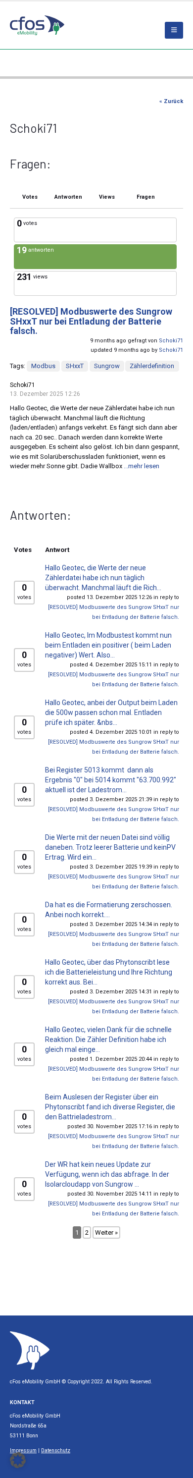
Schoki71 (171, 340)
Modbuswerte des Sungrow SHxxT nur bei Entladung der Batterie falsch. (91, 321)
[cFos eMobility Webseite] (37, 25)
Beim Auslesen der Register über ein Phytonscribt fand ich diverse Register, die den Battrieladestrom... (110, 1107)
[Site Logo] (29, 1350)
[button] (18, 1460)
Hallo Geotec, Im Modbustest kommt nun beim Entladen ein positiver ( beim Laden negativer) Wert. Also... (108, 645)
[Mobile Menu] (174, 30)
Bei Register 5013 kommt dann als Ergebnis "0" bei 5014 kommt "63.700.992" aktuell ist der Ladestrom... (110, 780)
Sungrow (107, 366)
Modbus (43, 366)
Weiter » (106, 1232)
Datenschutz (55, 1450)
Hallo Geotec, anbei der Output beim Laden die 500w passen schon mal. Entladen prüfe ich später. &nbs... (111, 712)
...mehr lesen (141, 466)
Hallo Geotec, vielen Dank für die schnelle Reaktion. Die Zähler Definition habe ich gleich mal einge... (108, 1039)
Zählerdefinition (152, 366)
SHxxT (75, 366)
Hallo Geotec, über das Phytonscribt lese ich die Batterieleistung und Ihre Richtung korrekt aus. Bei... (108, 972)
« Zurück (171, 101)
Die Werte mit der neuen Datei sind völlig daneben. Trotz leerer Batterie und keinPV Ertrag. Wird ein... (110, 847)
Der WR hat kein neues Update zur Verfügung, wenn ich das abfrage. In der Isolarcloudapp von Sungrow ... (107, 1174)
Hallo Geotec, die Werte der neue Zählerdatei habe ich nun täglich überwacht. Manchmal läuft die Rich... (103, 578)
